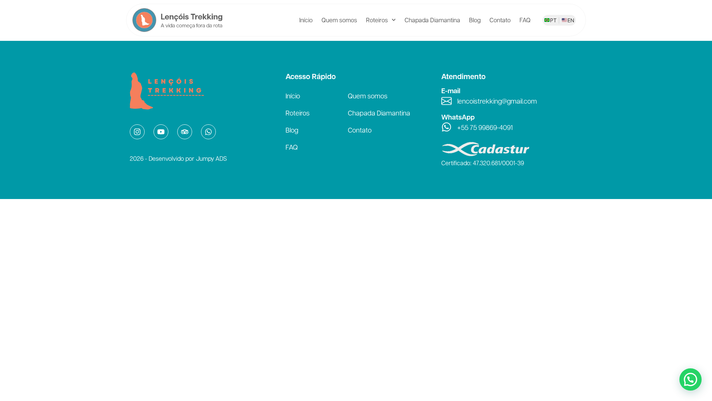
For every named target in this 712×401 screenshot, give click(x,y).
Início (306, 20)
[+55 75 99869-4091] (446, 127)
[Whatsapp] (208, 131)
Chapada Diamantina (432, 20)
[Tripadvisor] (184, 131)
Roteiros (377, 20)
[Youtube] (161, 131)
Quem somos (339, 20)
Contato (500, 20)
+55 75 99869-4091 (485, 127)
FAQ (525, 20)
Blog (475, 20)
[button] (690, 379)
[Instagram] (137, 131)
